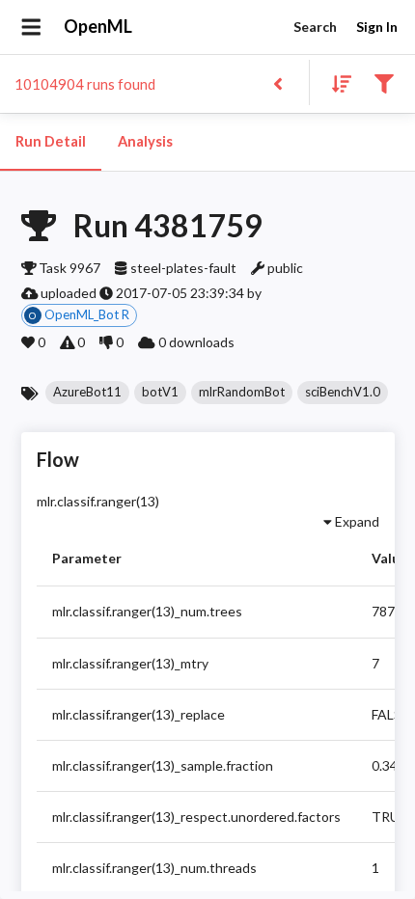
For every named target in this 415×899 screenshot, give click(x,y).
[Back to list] (277, 82)
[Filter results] (383, 82)
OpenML (98, 26)
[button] (87, 392)
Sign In (377, 26)
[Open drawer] (31, 27)
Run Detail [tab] (50, 141)
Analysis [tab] (145, 141)
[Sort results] (336, 82)
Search (315, 26)
